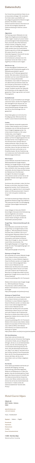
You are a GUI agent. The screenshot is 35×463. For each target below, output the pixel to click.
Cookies (7, 429)
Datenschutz (8, 427)
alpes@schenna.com (10, 409)
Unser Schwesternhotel (11, 431)
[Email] (17, 5)
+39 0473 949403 (10, 411)
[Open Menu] (7, 5)
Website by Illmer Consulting (12, 438)
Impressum (8, 424)
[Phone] (12, 5)
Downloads (8, 422)
